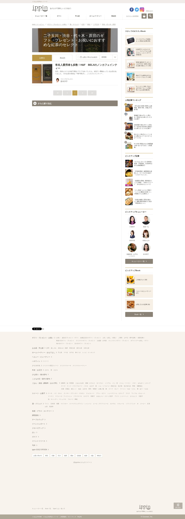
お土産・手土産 (38, 348)
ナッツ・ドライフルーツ (74, 386)
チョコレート (90, 393)
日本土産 (86, 348)
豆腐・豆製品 (65, 389)
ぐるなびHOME (37, 516)
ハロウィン (36, 361)
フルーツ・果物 (72, 399)
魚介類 (120, 386)
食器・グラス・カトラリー (42, 411)
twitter (137, 9)
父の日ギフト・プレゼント (83, 343)
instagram (142, 9)
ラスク (128, 393)
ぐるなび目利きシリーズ (50, 516)
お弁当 (85, 389)
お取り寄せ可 (37, 455)
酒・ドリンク (37, 404)
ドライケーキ (77, 396)
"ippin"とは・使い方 (59, 508)
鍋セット (74, 389)
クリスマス (36, 366)
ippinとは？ (149, 10)
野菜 (133, 386)
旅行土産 (79, 348)
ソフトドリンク (130, 403)
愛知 (71, 455)
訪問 (47, 348)
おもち (56, 370)
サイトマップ (72, 516)
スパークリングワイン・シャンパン (80, 403)
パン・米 (115, 383)
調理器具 (35, 415)
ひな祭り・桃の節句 (39, 375)
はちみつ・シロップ (144, 383)
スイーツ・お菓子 (38, 393)
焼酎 (57, 403)
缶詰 (79, 389)
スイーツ (46, 361)
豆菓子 (141, 396)
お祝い (58, 337)
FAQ (78, 516)
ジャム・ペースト (125, 383)
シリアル (108, 383)
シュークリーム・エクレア (115, 393)
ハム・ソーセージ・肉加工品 (107, 386)
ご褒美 (120, 337)
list (43, 328)
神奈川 (99, 455)
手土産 (60, 352)
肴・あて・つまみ (142, 389)
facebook (132, 9)
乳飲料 (51, 406)
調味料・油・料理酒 (67, 383)
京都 (53, 455)
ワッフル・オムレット (138, 393)
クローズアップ (38, 428)
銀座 (85, 455)
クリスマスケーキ (65, 365)
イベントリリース (38, 441)
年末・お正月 (37, 370)
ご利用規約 (63, 516)
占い (33, 432)
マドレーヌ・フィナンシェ (63, 396)
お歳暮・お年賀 (102, 340)
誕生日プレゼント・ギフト (70, 337)
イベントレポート (38, 424)
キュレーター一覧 (37, 508)
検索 (150, 16)
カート (144, 16)
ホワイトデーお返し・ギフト (140, 340)
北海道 (79, 455)
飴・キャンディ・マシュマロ (57, 399)
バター (134, 383)
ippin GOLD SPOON (39, 450)
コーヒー (143, 403)
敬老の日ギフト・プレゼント (65, 340)
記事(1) (42, 58)
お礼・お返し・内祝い (110, 337)
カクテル (113, 403)
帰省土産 (72, 348)
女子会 (71, 352)
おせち (47, 370)
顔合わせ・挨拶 (63, 348)
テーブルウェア (38, 420)
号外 (33, 445)
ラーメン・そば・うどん (127, 389)
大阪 (92, 455)
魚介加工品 (127, 386)
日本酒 (53, 403)
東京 (46, 455)
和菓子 (93, 396)
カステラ (86, 396)
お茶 (46, 406)
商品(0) (62, 58)
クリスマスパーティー (80, 365)
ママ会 (66, 352)
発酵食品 (139, 386)
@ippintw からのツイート (82, 462)
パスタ (86, 386)
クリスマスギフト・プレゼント (85, 340)
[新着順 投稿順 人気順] (109, 57)
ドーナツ (51, 396)
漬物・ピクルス (90, 383)
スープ (111, 389)
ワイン (47, 403)
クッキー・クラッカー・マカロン (74, 393)
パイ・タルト (58, 393)
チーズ (63, 386)
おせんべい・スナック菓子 (104, 396)
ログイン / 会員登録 (132, 16)
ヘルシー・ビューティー (41, 357)
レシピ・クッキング (88, 352)
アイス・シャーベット (121, 396)
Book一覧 (48, 508)
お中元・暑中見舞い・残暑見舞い (134, 337)
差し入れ (53, 348)
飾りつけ (78, 352)
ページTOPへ (178, 513)
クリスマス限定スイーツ (50, 365)
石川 (59, 455)
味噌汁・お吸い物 (98, 389)
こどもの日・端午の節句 (41, 379)
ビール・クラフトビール (100, 403)
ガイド (34, 437)
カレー (116, 389)
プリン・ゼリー (101, 393)
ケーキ (50, 393)
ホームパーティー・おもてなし (43, 352)
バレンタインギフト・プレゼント (118, 340)
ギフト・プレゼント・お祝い (42, 338)
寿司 (89, 389)
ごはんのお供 (79, 383)
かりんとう (133, 396)
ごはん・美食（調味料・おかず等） (45, 383)
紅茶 (148, 403)
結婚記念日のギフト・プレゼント (90, 337)
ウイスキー (64, 403)
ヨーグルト (100, 383)
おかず (92, 386)
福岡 (65, 455)
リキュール (120, 403)
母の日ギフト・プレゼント (64, 343)
